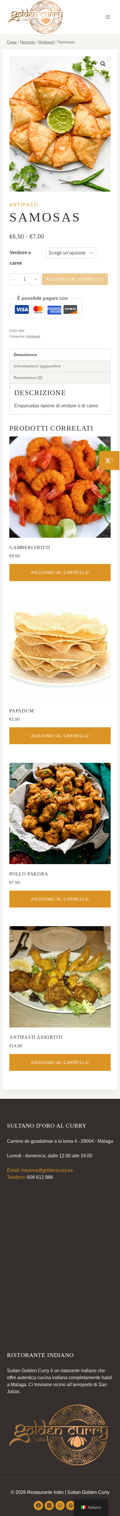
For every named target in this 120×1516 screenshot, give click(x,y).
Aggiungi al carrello (75, 279)
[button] (103, 64)
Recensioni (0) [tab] (28, 377)
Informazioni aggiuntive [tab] (37, 366)
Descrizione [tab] (25, 354)
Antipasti (24, 204)
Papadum (21, 710)
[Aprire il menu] (107, 17)
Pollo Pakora (28, 873)
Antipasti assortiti (36, 1037)
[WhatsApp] (60, 1505)
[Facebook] (38, 1505)
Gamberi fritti (29, 547)
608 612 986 (40, 1177)
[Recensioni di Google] (70, 1505)
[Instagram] (49, 1505)
